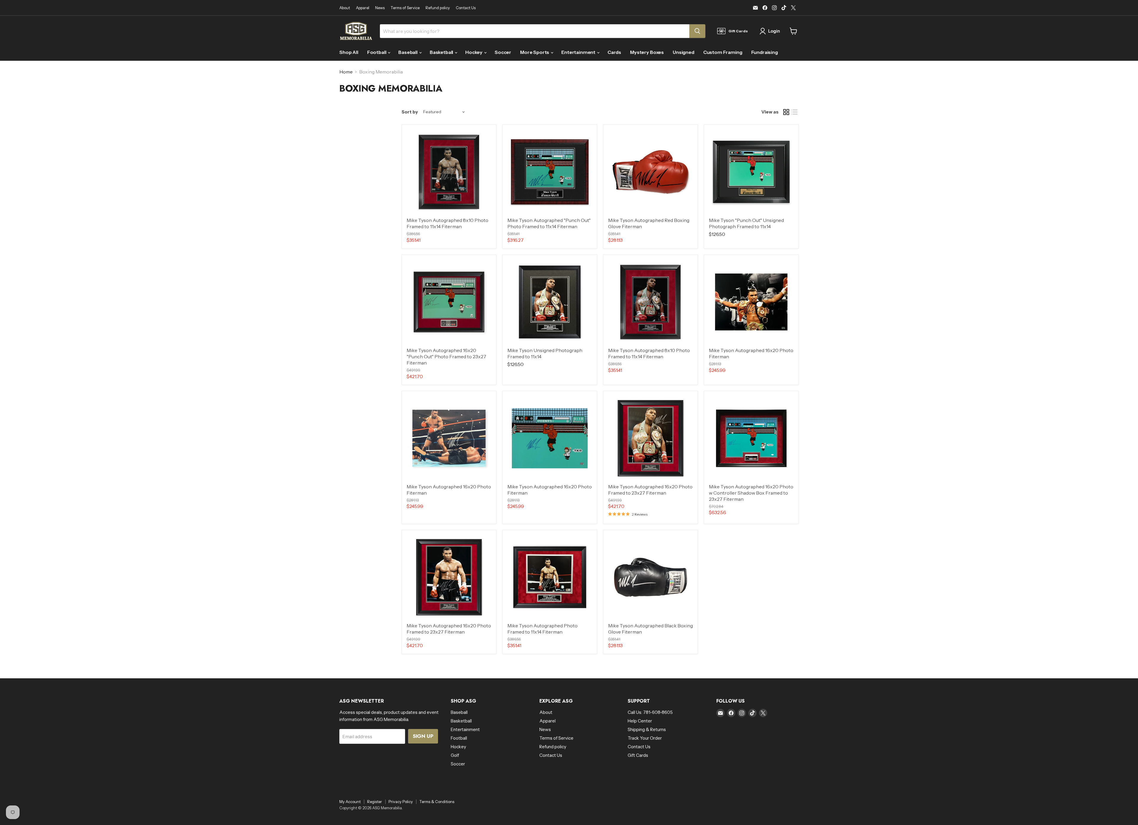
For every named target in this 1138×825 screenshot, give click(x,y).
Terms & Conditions (436, 801)
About (344, 8)
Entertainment (578, 52)
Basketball (442, 52)
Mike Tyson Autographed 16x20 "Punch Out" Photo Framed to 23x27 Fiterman (446, 356)
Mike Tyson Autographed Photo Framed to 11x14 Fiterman (542, 629)
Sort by (410, 111)
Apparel (362, 8)
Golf (455, 755)
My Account (350, 801)
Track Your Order (645, 738)
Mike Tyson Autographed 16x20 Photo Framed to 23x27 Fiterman (650, 490)
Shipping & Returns (647, 729)
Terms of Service (405, 8)
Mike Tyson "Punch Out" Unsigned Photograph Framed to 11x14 (746, 223)
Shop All (348, 52)
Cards (614, 52)
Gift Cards (638, 755)
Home (346, 71)
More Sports (535, 52)
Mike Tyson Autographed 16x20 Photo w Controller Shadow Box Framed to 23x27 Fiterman (751, 493)
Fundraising (764, 52)
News (380, 8)
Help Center (640, 721)
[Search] (697, 31)
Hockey (474, 52)
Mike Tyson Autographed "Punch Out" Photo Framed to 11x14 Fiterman (549, 223)
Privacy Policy (401, 801)
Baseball (408, 52)
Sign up (423, 736)
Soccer (503, 52)
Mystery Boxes (647, 52)
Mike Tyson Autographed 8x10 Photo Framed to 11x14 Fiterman (447, 223)
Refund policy (438, 8)
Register (374, 801)
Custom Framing (722, 52)
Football (377, 52)
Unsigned (683, 52)
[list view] (794, 112)
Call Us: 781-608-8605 (650, 712)
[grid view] (786, 112)
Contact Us (466, 8)
